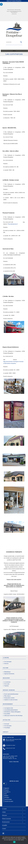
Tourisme (6, 685)
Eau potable (7, 713)
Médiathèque (7, 671)
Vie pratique (7, 727)
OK (14, 842)
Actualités (4, 825)
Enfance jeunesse (6, 818)
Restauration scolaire (9, 697)
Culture (4, 812)
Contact (4, 828)
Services (6, 663)
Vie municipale (7, 661)
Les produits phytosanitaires (11, 709)
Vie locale (6, 723)
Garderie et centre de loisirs (10, 699)
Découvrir (4, 815)
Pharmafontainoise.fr (13, 224)
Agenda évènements (9, 673)
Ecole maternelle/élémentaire (11, 694)
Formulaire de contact (10, 745)
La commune (7, 682)
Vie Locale (6, 683)
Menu (14, 50)
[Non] (26, 839)
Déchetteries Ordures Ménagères (12, 711)
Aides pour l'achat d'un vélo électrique (13, 715)
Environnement (6, 822)
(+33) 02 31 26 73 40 (10, 748)
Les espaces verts (8, 708)
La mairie (4, 808)
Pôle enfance (7, 696)
